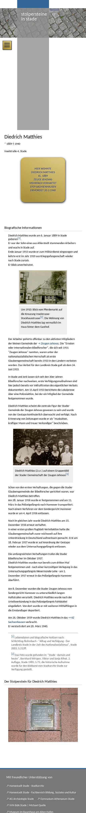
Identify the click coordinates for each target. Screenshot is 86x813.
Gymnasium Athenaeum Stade (57, 799)
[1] (19, 238)
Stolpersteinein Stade (34, 17)
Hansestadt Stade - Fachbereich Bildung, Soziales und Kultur (42, 792)
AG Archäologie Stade (21, 799)
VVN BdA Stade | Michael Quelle (27, 805)
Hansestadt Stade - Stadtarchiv (26, 786)
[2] (41, 317)
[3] (67, 474)
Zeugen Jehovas (50, 343)
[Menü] (7, 45)
